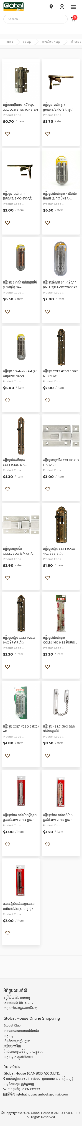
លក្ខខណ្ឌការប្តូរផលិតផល (18, 1057)
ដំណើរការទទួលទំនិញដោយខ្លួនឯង (23, 1051)
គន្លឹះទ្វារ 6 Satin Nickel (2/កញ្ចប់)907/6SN (20, 373)
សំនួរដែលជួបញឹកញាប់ (16, 1041)
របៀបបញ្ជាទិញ (12, 1046)
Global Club (11, 1025)
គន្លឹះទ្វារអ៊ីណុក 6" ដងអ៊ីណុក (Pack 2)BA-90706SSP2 (60, 285)
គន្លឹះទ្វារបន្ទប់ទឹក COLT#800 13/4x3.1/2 (18, 551)
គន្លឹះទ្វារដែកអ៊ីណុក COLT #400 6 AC (15, 462)
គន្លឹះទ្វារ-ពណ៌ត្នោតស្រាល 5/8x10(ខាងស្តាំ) (17, 196)
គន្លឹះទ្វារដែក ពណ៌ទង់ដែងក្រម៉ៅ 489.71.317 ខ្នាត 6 (58, 817)
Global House (41, 1113)
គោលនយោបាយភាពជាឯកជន (21, 1030)
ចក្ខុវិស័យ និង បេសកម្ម (16, 997)
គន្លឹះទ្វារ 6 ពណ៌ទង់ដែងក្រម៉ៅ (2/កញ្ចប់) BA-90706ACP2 (20, 287)
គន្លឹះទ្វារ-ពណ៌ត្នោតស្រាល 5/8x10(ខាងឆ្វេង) (58, 107)
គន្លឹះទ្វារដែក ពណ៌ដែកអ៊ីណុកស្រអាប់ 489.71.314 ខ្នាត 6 (20, 817)
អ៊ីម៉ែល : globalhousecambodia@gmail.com (37, 1094)
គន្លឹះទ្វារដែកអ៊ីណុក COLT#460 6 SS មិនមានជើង (59, 642)
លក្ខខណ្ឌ (8, 1036)
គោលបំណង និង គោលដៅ (18, 1003)
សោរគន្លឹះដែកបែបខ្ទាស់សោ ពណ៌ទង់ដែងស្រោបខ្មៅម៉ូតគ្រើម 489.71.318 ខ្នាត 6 (19, 909)
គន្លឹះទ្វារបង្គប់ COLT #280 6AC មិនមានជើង (19, 640)
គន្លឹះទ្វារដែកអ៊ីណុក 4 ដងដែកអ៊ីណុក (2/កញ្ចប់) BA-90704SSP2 (60, 198)
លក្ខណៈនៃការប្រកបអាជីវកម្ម (20, 1008)
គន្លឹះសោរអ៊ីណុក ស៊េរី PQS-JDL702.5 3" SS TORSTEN (20, 107)
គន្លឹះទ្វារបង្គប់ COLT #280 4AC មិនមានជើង (59, 551)
